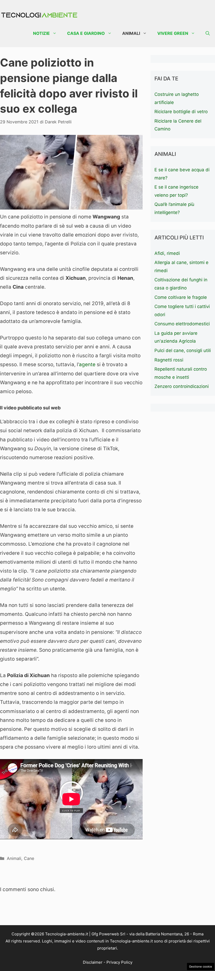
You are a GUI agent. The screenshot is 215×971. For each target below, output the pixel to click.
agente (87, 364)
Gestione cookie (200, 966)
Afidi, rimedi (167, 253)
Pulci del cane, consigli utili (182, 350)
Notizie (41, 33)
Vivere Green (172, 33)
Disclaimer (93, 962)
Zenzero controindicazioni (181, 386)
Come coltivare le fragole (180, 297)
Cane (29, 858)
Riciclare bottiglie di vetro (181, 111)
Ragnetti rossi (168, 360)
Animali (131, 33)
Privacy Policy (119, 962)
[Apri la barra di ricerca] (207, 33)
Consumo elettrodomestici (182, 323)
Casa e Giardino (86, 33)
